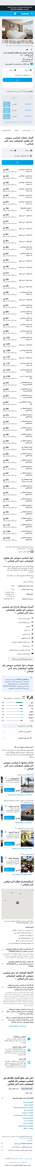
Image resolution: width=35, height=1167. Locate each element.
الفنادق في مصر (28, 1120)
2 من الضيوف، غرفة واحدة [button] (23, 75)
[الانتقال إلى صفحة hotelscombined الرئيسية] (21, 13)
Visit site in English (17, 9)
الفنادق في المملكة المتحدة (25, 1126)
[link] (20, 794)
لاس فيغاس (16, 1162)
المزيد (31, 577)
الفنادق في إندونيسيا (27, 1113)
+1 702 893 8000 (27, 61)
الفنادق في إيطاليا (28, 1128)
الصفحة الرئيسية (28, 1158)
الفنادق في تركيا (28, 1110)
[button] (2, 8)
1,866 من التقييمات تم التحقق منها (16, 64)
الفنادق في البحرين (28, 1118)
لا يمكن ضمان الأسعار (24, 1138)
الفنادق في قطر (28, 1105)
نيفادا (26, 1162)
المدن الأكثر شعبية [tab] (13, 1088)
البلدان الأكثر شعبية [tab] (27, 1088)
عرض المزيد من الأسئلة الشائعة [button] (17, 1026)
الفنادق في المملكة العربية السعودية (23, 1107)
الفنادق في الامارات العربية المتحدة (23, 1115)
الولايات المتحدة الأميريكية (16, 1158)
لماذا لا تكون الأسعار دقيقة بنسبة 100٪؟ (20, 1150)
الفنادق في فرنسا (28, 1123)
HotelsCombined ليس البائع (23, 1143)
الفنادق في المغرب (28, 1102)
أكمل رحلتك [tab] (28, 1093)
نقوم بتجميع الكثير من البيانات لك (22, 1147)
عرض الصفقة (9, 790)
